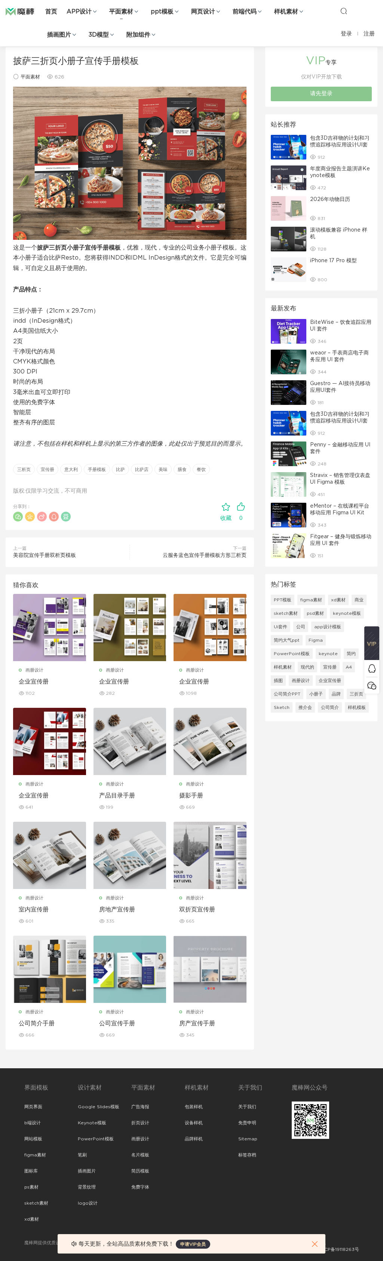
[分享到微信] (18, 516)
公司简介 (330, 707)
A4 (349, 667)
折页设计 (140, 1123)
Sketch (281, 707)
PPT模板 (282, 600)
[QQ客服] (371, 668)
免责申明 (247, 1123)
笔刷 (82, 1155)
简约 (351, 653)
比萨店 (141, 469)
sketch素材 (286, 613)
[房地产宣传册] (130, 855)
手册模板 (97, 469)
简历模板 (140, 1171)
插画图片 (59, 35)
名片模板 (140, 1155)
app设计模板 (327, 627)
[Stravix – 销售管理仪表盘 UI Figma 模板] (288, 484)
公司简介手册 (37, 1023)
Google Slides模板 (98, 1106)
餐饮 (201, 469)
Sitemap (247, 1139)
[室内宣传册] (49, 855)
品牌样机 (194, 1139)
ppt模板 (162, 12)
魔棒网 (24, 11)
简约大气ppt (287, 640)
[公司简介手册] (49, 969)
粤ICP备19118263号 (339, 1249)
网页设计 (203, 12)
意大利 (71, 469)
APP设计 (79, 12)
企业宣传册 (34, 682)
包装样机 (194, 1106)
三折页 (356, 694)
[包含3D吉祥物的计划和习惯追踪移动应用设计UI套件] (288, 147)
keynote (328, 653)
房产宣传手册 (197, 1023)
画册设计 (34, 670)
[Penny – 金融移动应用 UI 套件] (288, 453)
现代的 (307, 667)
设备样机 (194, 1123)
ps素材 (31, 1187)
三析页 (24, 469)
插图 (278, 680)
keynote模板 (347, 613)
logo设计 (88, 1203)
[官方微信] (371, 685)
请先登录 (321, 93)
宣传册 (47, 469)
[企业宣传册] (49, 627)
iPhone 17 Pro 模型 (333, 260)
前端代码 (245, 12)
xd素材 (338, 600)
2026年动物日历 (330, 199)
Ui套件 (280, 627)
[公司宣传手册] (130, 969)
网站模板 (33, 1139)
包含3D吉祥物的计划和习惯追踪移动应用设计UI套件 (340, 145)
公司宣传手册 (117, 1023)
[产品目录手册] (130, 741)
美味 (163, 469)
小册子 (316, 694)
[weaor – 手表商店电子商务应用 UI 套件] (288, 362)
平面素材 (121, 12)
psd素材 (315, 613)
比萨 (120, 469)
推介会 (305, 707)
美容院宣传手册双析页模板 (44, 555)
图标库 (31, 1171)
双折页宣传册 (197, 910)
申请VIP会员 (193, 1244)
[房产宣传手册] (210, 969)
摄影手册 (191, 796)
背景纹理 (87, 1187)
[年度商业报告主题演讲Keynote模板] (288, 177)
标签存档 (247, 1155)
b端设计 (32, 1123)
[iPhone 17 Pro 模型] (288, 269)
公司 (300, 627)
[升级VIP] (371, 643)
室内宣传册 (34, 910)
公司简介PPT (287, 694)
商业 (359, 600)
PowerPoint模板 (292, 653)
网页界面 (33, 1106)
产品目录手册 (117, 796)
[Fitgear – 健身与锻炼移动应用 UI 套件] (288, 545)
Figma (316, 640)
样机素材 (286, 12)
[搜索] (343, 11)
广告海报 (140, 1106)
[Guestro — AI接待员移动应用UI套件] (288, 392)
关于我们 (247, 1106)
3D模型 (99, 35)
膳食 (182, 469)
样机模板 (357, 707)
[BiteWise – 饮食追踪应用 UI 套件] (288, 331)
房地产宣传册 (117, 910)
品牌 (336, 694)
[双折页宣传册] (210, 855)
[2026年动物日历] (288, 208)
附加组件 (138, 35)
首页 (51, 12)
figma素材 (311, 600)
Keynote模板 (92, 1123)
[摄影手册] (210, 741)
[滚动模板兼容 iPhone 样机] (288, 239)
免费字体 (140, 1187)
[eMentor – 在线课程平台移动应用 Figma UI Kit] (288, 515)
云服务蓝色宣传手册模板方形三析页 (204, 555)
